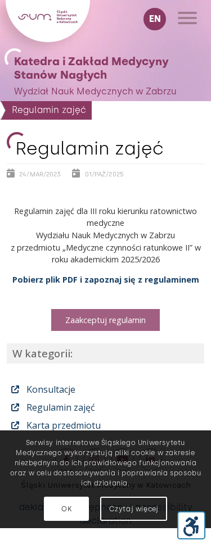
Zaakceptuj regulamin (105, 320)
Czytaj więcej (134, 509)
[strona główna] (48, 39)
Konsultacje (49, 389)
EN (155, 18)
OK (66, 509)
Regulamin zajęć (59, 407)
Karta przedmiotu (62, 425)
